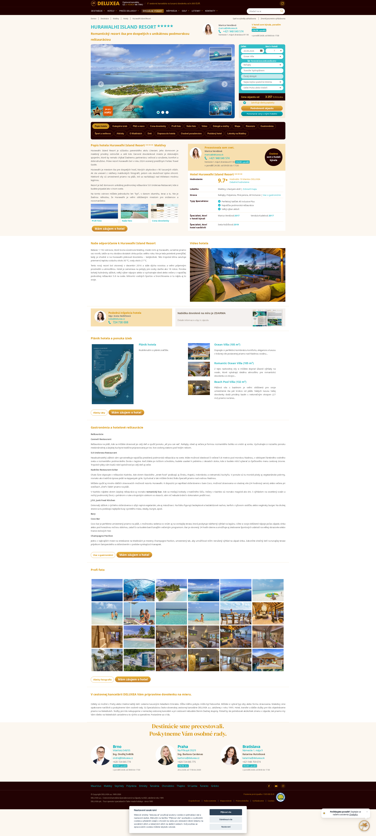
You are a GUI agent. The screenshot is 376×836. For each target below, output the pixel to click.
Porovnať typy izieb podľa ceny (263, 60)
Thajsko (181, 786)
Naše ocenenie (210, 800)
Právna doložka (242, 800)
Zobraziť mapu (250, 188)
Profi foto (97, 220)
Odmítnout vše (225, 819)
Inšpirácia (171, 10)
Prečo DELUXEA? (128, 10)
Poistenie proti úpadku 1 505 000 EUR (259, 794)
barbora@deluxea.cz (188, 758)
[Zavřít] (367, 812)
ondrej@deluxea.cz (123, 758)
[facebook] (269, 786)
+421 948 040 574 (233, 31)
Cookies (271, 800)
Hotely (111, 10)
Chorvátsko (168, 786)
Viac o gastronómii (272, 194)
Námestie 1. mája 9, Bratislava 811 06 (234, 34)
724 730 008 (120, 322)
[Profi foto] (104, 211)
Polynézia (131, 786)
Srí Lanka (192, 786)
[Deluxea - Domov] (105, 3)
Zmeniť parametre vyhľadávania (273, 18)
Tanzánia (154, 786)
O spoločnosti (194, 800)
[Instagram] (282, 3)
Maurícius (96, 786)
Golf (184, 10)
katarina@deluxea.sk (253, 758)
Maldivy (108, 786)
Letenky (196, 10)
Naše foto (127, 220)
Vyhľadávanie (258, 800)
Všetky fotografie (102, 679)
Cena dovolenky (160, 220)
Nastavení (225, 827)
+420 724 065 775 (187, 761)
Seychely (119, 786)
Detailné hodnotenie (239, 182)
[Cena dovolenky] (164, 211)
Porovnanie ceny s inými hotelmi (262, 113)
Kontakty (210, 10)
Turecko (204, 786)
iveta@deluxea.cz (116, 318)
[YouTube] (276, 786)
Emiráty (143, 786)
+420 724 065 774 (122, 761)
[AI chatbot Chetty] (364, 825)
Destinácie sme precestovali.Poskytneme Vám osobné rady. (188, 730)
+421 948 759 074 (251, 761)
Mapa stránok (226, 800)
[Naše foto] (134, 211)
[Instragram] (283, 786)
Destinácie (97, 10)
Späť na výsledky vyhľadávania (244, 18)
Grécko (215, 786)
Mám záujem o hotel (110, 229)
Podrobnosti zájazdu (261, 108)
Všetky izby (99, 412)
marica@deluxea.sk (228, 28)
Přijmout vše (225, 812)
